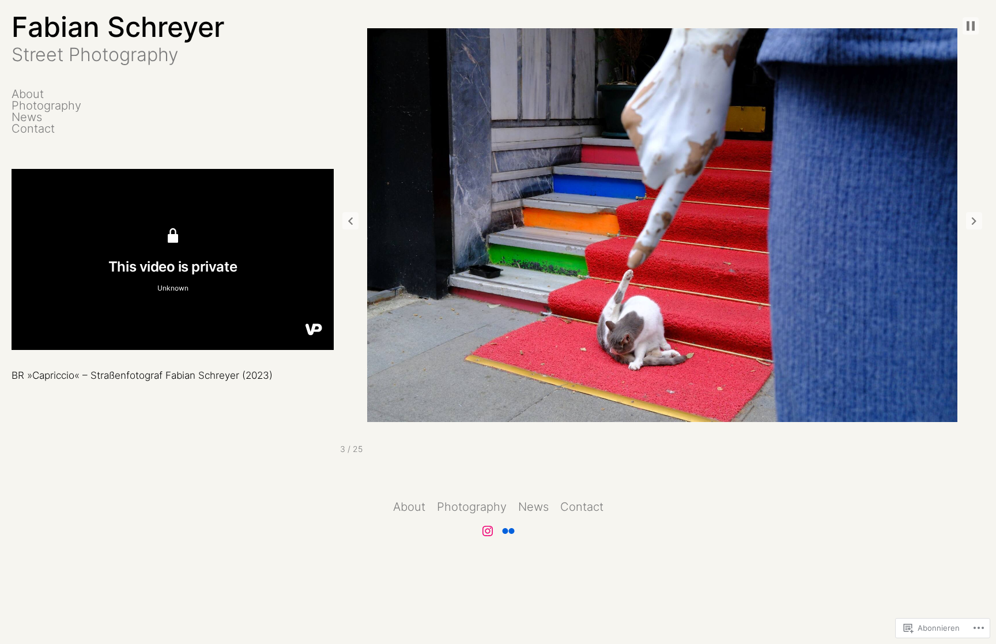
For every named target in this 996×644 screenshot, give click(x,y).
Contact (33, 128)
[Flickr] (508, 531)
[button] (350, 220)
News (27, 117)
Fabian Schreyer (118, 27)
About (28, 94)
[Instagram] (488, 531)
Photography (46, 105)
